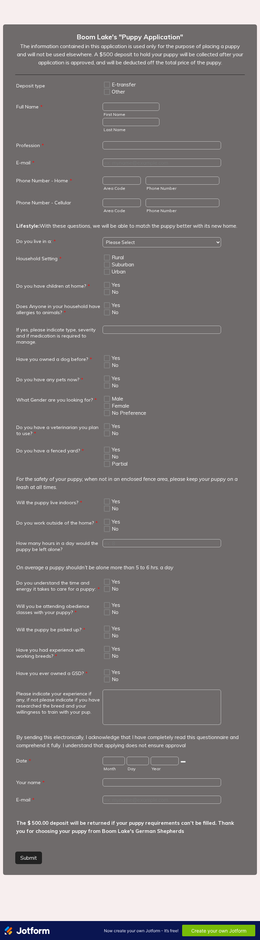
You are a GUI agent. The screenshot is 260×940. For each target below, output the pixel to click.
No (115, 292)
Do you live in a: (36, 241)
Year (156, 768)
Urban (119, 272)
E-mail (25, 163)
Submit (28, 858)
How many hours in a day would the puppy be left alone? (57, 546)
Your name (30, 782)
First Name (114, 114)
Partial (120, 464)
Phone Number (161, 188)
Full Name (29, 107)
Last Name (115, 129)
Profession (30, 145)
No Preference (129, 413)
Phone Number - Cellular (43, 203)
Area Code (114, 188)
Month (110, 768)
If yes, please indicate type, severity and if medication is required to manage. (56, 336)
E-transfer (124, 85)
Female (120, 406)
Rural (118, 257)
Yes (116, 285)
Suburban (123, 265)
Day (131, 768)
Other (118, 92)
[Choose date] (183, 762)
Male (117, 399)
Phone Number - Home (44, 181)
